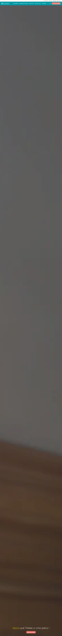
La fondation (15, 3)
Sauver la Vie (31, 3)
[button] (50, 3)
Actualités (44, 3)
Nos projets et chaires (23, 3)
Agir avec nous (38, 3)
